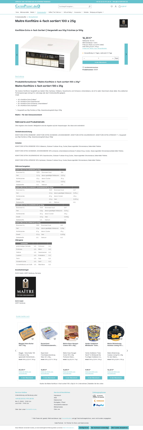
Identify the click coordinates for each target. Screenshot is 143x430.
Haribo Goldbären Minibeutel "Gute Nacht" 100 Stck (91, 344)
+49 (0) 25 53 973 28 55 (103, 1)
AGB (55, 397)
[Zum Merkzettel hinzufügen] (32, 338)
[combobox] (73, 6)
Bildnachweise (58, 407)
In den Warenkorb (100, 62)
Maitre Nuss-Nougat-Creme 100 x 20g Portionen (71, 344)
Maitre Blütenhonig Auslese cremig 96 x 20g (114, 344)
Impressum (57, 395)
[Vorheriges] (15, 350)
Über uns (57, 409)
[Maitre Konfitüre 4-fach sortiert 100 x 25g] (49, 54)
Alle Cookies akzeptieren (119, 428)
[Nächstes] (127, 350)
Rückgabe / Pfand (59, 402)
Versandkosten (66, 418)
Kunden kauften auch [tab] (23, 316)
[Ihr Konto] (116, 6)
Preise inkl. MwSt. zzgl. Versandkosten (95, 48)
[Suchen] (89, 6)
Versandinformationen (61, 404)
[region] (50, 54)
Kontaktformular (31, 409)
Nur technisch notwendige (100, 428)
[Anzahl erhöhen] (113, 58)
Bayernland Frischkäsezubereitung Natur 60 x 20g (49, 344)
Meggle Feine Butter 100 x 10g (26, 344)
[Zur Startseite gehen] (27, 6)
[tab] (19, 76)
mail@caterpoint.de (120, 1)
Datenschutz (58, 400)
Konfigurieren (83, 428)
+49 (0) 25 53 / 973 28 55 (24, 398)
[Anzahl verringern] (84, 58)
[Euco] (123, 24)
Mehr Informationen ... (69, 427)
